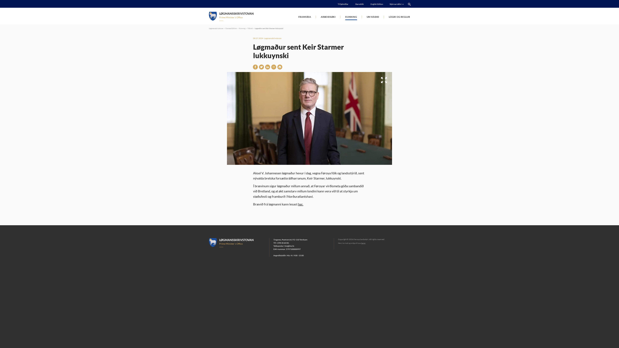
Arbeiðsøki (328, 16)
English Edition (377, 4)
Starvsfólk (359, 4)
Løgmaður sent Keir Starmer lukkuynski (269, 28)
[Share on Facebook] (255, 66)
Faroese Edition (231, 28)
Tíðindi (250, 28)
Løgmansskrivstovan (216, 28)
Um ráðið (373, 16)
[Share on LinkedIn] (267, 66)
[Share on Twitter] (261, 66)
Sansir (363, 243)
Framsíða (304, 16)
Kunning (351, 16)
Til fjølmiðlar (343, 4)
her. (300, 204)
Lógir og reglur (399, 16)
